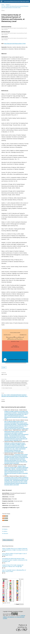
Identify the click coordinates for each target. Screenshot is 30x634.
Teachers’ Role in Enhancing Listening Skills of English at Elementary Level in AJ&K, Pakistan (16, 467)
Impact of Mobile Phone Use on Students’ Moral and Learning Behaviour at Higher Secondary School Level (15, 549)
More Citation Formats (7, 388)
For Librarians (5, 533)
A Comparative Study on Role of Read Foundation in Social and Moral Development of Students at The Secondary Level (16, 478)
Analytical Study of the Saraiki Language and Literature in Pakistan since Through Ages (12, 565)
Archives (8, 4)
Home (2, 4)
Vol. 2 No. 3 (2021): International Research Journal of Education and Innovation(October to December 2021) (14, 7)
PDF (4, 367)
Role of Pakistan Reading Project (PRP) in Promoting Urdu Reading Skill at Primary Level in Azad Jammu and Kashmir (15, 423)
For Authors (4, 531)
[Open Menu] (1, 1)
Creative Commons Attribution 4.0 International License (14, 617)
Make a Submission (8, 540)
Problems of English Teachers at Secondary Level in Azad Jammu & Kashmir (16, 412)
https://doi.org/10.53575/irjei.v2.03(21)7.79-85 (15, 43)
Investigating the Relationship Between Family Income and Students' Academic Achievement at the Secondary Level (14, 560)
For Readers (4, 529)
